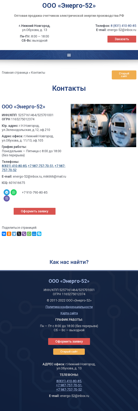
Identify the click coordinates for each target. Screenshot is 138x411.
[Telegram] (14, 234)
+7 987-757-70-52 (69, 389)
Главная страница (15, 72)
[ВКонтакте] (4, 234)
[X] (19, 234)
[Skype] (39, 234)
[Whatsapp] (14, 192)
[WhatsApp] (29, 234)
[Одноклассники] (9, 234)
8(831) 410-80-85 (14, 166)
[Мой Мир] (34, 234)
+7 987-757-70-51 (40, 166)
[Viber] (7, 198)
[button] (69, 55)
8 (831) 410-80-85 (123, 26)
